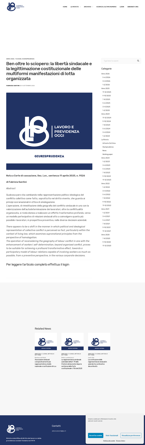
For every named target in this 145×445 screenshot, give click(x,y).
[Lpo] (15, 6)
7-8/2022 (106, 198)
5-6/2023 (106, 169)
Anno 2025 (10, 59)
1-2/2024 (106, 136)
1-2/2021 (106, 213)
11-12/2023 (107, 180)
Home (65, 7)
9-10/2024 (107, 121)
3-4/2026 (106, 81)
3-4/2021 (106, 216)
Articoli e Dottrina (109, 143)
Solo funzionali (112, 435)
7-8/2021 (106, 224)
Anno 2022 (105, 184)
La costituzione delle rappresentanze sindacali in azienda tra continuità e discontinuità (97, 363)
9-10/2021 (106, 227)
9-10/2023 (107, 176)
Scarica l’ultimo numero (106, 7)
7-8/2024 (106, 125)
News (104, 151)
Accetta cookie (95, 435)
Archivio (87, 7)
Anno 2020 (105, 235)
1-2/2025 (106, 110)
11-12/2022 (107, 205)
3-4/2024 (106, 132)
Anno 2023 (105, 158)
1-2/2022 (106, 187)
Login (122, 7)
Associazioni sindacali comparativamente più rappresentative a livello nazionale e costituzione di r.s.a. (45, 363)
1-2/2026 (106, 85)
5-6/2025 (106, 103)
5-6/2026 (106, 77)
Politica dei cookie (109, 440)
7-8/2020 (106, 238)
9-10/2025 (107, 96)
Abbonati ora (132, 7)
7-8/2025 (18, 59)
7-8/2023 (106, 173)
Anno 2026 (105, 74)
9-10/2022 (107, 202)
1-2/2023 (106, 162)
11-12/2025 (107, 92)
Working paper (108, 154)
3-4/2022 (106, 191)
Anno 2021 (105, 209)
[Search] (138, 61)
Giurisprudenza (28, 59)
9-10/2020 (107, 242)
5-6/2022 (106, 195)
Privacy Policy (120, 440)
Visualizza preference (131, 435)
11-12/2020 (107, 246)
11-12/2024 (107, 118)
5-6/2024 (106, 129)
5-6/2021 (106, 220)
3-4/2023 (106, 165)
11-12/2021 (107, 231)
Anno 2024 (105, 114)
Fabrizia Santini (12, 85)
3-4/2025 (106, 107)
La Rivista (75, 7)
